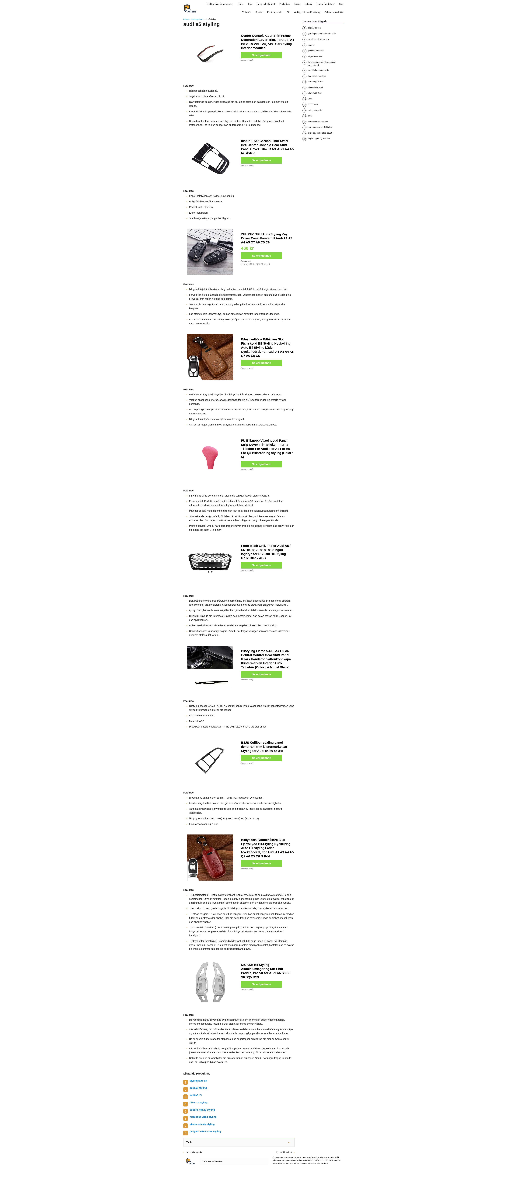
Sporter (259, 12)
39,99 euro (313, 104)
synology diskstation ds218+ (321, 133)
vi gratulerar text (315, 56)
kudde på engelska (194, 1152)
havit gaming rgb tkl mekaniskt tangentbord (321, 63)
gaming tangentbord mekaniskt (322, 33)
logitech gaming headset (319, 138)
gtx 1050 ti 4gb (314, 93)
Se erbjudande (261, 55)
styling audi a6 (198, 1080)
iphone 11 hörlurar (284, 1152)
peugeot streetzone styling (205, 1131)
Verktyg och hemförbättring (307, 12)
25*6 (310, 99)
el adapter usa (314, 28)
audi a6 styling (198, 1088)
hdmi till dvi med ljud (317, 76)
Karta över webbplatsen (212, 1161)
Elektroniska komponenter (219, 4)
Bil (288, 12)
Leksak (308, 4)
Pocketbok (284, 4)
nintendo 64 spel (315, 87)
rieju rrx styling (199, 1102)
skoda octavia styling (202, 1124)
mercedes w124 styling (203, 1117)
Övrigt (297, 4)
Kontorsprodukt (274, 12)
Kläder (240, 4)
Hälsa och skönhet (266, 4)
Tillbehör (246, 12)
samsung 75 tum (315, 81)
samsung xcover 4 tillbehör (320, 127)
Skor (341, 4)
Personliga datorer (325, 4)
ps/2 (310, 116)
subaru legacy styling (202, 1109)
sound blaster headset (318, 121)
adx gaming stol (315, 110)
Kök (250, 4)
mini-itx (311, 45)
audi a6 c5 (196, 1095)
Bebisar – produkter (334, 12)
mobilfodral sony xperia (318, 70)
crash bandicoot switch (318, 39)
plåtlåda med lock (316, 50)
